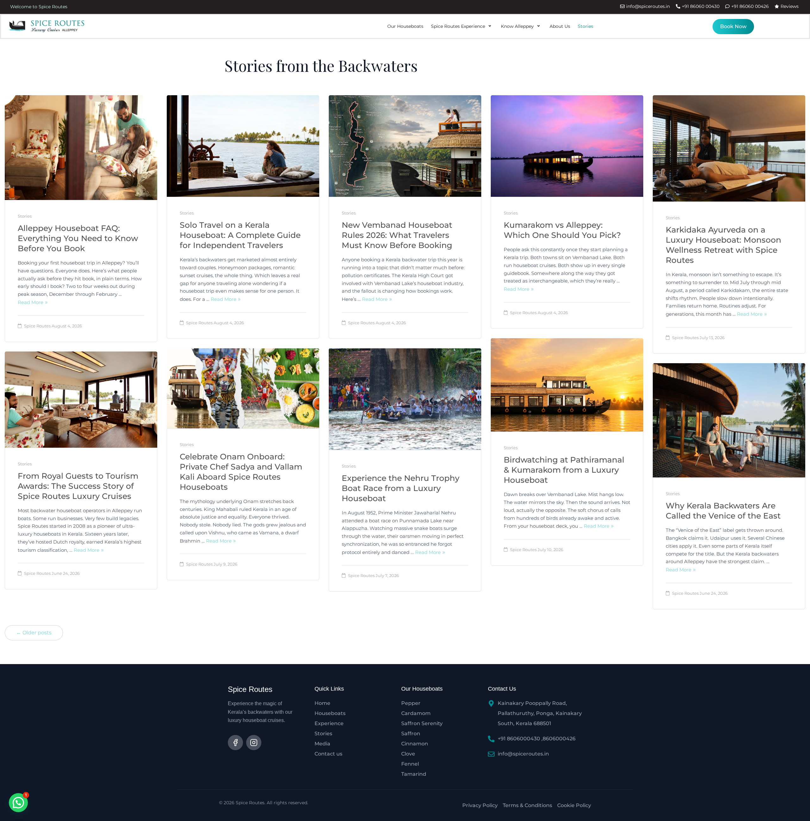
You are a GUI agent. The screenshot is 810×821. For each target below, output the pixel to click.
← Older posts (34, 633)
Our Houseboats (405, 26)
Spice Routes (37, 325)
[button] (18, 802)
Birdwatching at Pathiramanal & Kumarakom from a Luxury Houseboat (564, 470)
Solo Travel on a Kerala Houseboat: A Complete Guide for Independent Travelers (240, 235)
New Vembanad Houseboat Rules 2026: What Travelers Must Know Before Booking (397, 235)
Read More (30, 302)
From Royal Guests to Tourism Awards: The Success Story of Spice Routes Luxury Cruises (78, 486)
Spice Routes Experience (458, 26)
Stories (585, 26)
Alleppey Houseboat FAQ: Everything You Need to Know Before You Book (78, 238)
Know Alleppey (517, 26)
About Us (560, 26)
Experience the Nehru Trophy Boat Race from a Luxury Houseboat (400, 488)
